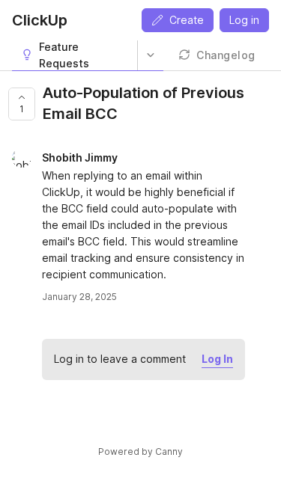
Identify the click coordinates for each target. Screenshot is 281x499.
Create (186, 19)
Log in (244, 19)
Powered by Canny (140, 451)
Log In (217, 358)
